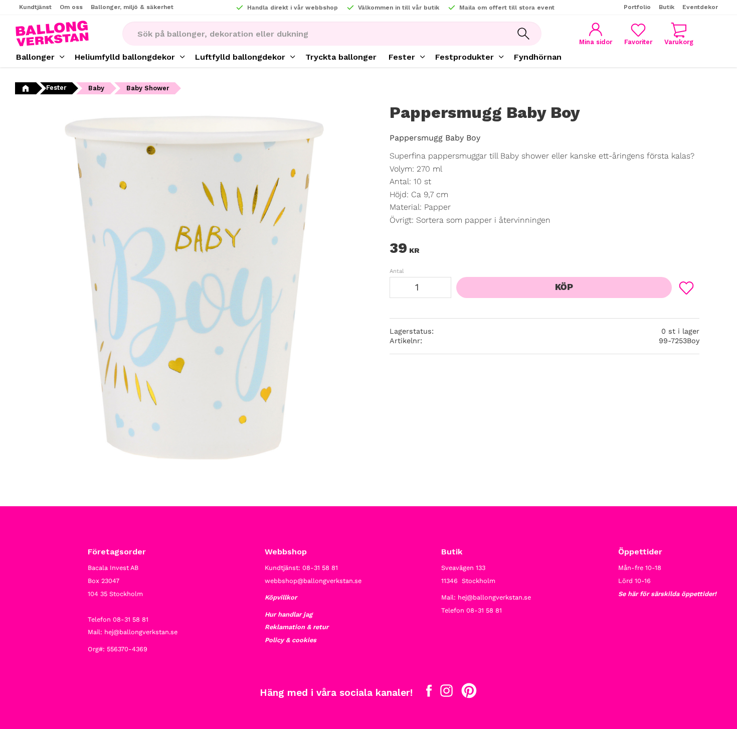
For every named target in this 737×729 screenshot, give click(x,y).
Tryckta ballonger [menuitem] (341, 57)
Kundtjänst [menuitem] (35, 7)
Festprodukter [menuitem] (464, 57)
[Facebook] (429, 693)
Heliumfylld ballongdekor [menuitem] (125, 57)
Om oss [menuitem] (71, 7)
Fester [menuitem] (402, 57)
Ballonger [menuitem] (35, 57)
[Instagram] (446, 693)
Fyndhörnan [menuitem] (538, 57)
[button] (638, 34)
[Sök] (523, 34)
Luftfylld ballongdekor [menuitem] (240, 57)
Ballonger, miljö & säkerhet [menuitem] (132, 7)
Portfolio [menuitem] (637, 7)
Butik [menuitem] (666, 7)
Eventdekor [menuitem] (700, 7)
